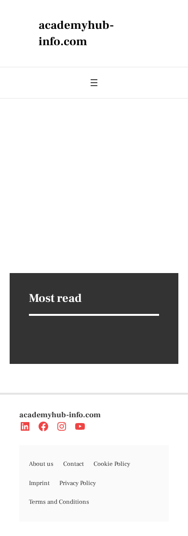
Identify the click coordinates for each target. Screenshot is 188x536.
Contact (73, 464)
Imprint (39, 483)
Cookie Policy (112, 464)
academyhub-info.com (60, 415)
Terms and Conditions (59, 502)
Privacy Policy (77, 483)
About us (41, 464)
